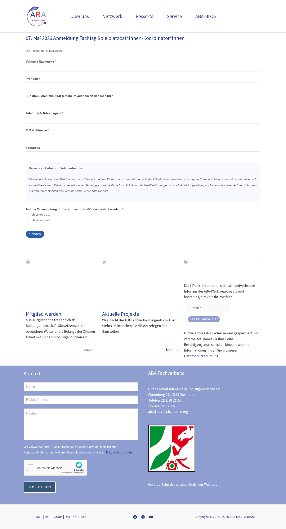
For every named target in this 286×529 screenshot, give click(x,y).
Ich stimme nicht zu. (43, 220)
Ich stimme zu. (40, 214)
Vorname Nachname (41, 61)
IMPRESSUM (53, 517)
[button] (91, 16)
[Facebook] (135, 517)
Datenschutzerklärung (201, 356)
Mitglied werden (43, 314)
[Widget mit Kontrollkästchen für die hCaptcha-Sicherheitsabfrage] (55, 468)
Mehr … (90, 350)
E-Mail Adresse (37, 130)
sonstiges (33, 147)
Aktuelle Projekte (120, 314)
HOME (38, 517)
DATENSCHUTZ (75, 517)
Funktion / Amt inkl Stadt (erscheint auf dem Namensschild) (69, 96)
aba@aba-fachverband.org (168, 411)
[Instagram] (143, 517)
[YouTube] (151, 517)
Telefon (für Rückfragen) (44, 113)
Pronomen (33, 78)
